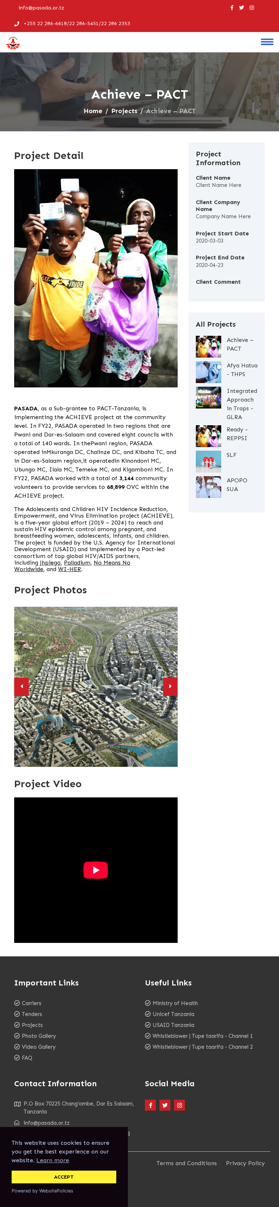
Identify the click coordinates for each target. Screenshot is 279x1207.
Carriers (31, 1003)
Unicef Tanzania (173, 1014)
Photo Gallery (39, 1036)
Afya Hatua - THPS (242, 370)
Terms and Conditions (187, 1163)
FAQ (27, 1058)
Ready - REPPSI (237, 434)
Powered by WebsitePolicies (42, 1191)
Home (93, 111)
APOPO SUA (237, 485)
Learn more (52, 1160)
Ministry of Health (175, 1003)
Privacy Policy (245, 1163)
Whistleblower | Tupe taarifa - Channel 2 (203, 1047)
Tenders (32, 1014)
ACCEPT (64, 1177)
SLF (232, 454)
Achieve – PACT (240, 344)
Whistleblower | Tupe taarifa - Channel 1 (203, 1036)
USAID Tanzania (173, 1025)
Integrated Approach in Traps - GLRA (242, 404)
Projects (124, 111)
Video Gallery (39, 1047)
